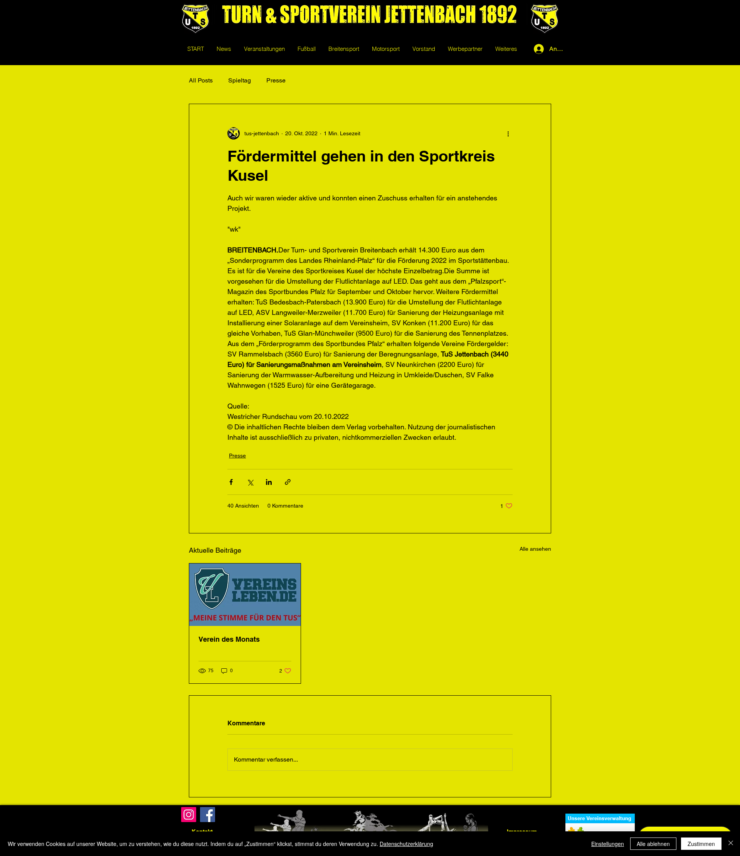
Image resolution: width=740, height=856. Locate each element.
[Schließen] (730, 844)
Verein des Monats (229, 639)
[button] (306, 49)
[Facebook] (207, 814)
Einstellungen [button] (607, 844)
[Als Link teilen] (287, 482)
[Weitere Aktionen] (508, 133)
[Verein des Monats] (245, 594)
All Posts (201, 80)
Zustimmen (701, 844)
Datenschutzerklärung (406, 844)
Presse (276, 80)
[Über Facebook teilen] (231, 482)
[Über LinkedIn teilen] (268, 482)
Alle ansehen (535, 549)
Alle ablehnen (653, 844)
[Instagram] (188, 814)
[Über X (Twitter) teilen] (250, 482)
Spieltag (239, 80)
